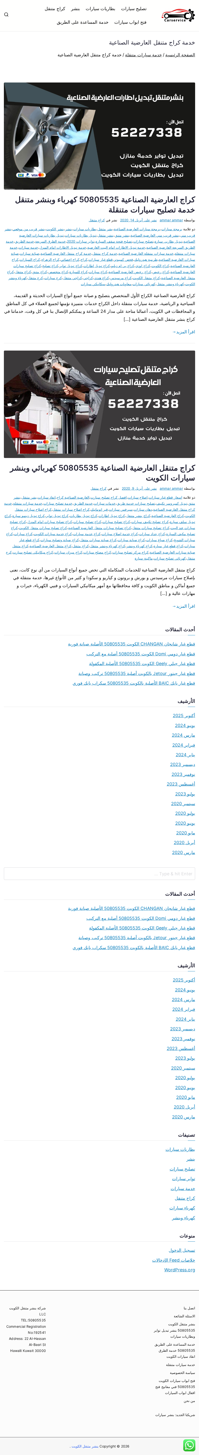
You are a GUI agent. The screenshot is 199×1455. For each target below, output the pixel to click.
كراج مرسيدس (121, 278)
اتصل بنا (189, 1308)
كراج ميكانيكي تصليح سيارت (33, 552)
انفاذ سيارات (47, 497)
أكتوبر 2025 (184, 715)
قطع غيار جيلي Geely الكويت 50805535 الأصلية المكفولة (142, 663)
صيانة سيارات (29, 253)
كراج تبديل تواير (70, 266)
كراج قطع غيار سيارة (168, 546)
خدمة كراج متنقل (104, 253)
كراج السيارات (30, 259)
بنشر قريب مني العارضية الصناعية (155, 235)
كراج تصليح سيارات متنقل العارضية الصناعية (99, 528)
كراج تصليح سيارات (87, 522)
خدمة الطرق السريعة (50, 241)
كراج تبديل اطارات (96, 266)
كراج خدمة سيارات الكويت (53, 534)
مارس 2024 (183, 735)
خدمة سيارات (28, 247)
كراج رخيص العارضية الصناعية (129, 272)
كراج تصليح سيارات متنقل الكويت (43, 528)
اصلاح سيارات (138, 497)
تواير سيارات (183, 1178)
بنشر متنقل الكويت (85, 1446)
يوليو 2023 (185, 793)
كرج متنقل (35, 278)
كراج (84, 259)
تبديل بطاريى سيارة (168, 241)
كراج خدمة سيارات (86, 534)
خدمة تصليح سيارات (57, 503)
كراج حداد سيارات (152, 534)
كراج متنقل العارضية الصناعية (51, 546)
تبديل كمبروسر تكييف (171, 503)
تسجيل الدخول (182, 1250)
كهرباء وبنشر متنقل (170, 284)
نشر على (138, 220)
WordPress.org (179, 1269)
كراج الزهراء (50, 259)
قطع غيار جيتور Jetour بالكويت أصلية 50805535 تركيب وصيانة (136, 673)
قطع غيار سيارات (101, 259)
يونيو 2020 (185, 823)
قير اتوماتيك (99, 509)
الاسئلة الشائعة (184, 1316)
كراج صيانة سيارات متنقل (98, 540)
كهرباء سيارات (182, 1207)
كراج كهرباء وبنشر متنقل (107, 546)
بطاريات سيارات (100, 8)
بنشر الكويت (55, 229)
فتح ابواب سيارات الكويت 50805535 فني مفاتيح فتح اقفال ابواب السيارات (175, 1387)
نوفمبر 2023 (183, 774)
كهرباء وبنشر (183, 1217)
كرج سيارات (53, 278)
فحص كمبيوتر (123, 259)
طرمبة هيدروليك (145, 259)
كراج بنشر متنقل (138, 516)
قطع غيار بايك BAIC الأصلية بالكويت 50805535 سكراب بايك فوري (134, 683)
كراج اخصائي (70, 259)
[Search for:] (99, 874)
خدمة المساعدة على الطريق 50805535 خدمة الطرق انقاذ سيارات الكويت (175, 1350)
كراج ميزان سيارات (68, 552)
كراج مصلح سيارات (97, 552)
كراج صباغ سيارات (159, 540)
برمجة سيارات (171, 229)
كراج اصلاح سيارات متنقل (71, 509)
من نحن (189, 1401)
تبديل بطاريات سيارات (80, 235)
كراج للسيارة (78, 272)
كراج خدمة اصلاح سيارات (120, 534)
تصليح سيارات (134, 8)
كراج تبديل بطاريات (83, 516)
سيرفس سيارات (121, 509)
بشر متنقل (105, 229)
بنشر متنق (122, 235)
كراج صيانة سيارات (131, 540)
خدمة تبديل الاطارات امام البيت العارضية (116, 247)
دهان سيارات (143, 509)
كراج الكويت (160, 266)
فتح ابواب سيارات (130, 22)
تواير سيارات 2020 (80, 241)
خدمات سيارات (105, 503)
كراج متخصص (58, 272)
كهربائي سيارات (144, 284)
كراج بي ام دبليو (122, 266)
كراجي (88, 278)
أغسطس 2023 (181, 784)
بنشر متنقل (106, 235)
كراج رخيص (160, 272)
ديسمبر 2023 (182, 764)
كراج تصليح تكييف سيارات (150, 522)
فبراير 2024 (183, 745)
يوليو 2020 (185, 813)
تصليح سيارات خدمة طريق (136, 503)
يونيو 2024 (185, 725)
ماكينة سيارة (143, 558)
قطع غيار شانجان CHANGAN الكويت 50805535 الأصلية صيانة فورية (131, 643)
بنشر (75, 8)
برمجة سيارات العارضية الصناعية (137, 229)
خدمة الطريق (24, 241)
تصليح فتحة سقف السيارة (114, 241)
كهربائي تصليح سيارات (170, 558)
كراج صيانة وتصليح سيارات (60, 540)
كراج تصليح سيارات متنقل (150, 528)
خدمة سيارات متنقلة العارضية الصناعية (146, 253)
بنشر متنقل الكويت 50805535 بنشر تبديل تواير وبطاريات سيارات (174, 1330)
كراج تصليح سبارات (116, 522)
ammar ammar (171, 220)
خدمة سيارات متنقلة (27, 503)
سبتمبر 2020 (183, 803)
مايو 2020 (185, 832)
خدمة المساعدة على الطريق (82, 22)
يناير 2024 (185, 754)
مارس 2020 (183, 852)
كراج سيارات (98, 272)
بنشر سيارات (164, 1415)
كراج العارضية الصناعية (167, 516)
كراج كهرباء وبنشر (139, 546)
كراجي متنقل (72, 278)
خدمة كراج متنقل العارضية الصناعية (66, 253)
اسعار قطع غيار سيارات (165, 497)
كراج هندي (101, 278)
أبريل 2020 (184, 842)
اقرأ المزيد (185, 331)
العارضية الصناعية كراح (73, 497)
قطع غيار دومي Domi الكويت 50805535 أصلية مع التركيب (140, 653)
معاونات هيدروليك (118, 284)
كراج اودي (142, 266)
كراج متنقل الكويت (146, 278)
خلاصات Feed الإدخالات (173, 1260)
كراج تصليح (50, 266)
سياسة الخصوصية (182, 1373)
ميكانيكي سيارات (93, 284)
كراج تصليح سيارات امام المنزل (49, 522)
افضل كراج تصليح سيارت (109, 497)
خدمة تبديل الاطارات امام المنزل (62, 247)
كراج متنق (39, 272)
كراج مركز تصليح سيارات (130, 552)
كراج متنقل (55, 8)
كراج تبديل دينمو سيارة (28, 516)
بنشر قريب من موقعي (29, 229)
